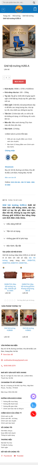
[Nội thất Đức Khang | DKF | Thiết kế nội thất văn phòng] (19, 9)
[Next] (33, 281)
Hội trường (16, 16)
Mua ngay (19, 81)
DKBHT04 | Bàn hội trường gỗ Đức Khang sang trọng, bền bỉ (27, 287)
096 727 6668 (25, 182)
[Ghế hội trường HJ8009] (10, 317)
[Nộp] (34, 3)
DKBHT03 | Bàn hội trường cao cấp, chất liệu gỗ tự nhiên (10, 287)
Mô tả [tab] (5, 200)
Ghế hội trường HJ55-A (15, 205)
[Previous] (4, 281)
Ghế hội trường (28, 16)
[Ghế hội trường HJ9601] (28, 317)
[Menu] (3, 9)
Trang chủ (6, 16)
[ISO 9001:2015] (8, 159)
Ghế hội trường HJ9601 (28, 329)
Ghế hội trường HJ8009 (9, 329)
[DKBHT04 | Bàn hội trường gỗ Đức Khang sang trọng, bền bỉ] (27, 274)
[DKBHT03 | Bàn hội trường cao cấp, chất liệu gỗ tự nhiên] (10, 274)
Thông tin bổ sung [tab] (15, 200)
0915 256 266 (15, 182)
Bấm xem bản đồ (10, 177)
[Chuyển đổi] (4, 224)
